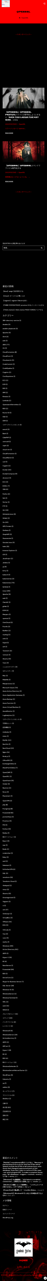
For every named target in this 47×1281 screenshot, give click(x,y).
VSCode (6, 930)
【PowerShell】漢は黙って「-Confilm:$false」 (20, 1190)
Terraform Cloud (9, 881)
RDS (4, 409)
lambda (5, 587)
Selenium (6, 865)
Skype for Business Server (12, 982)
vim (4, 910)
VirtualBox (6, 918)
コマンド (6, 1018)
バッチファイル (8, 1022)
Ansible (5, 324)
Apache (5, 333)
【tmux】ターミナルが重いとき (14, 296)
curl (4, 462)
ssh (4, 647)
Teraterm (6, 651)
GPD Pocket (7, 526)
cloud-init (6, 450)
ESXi (4, 925)
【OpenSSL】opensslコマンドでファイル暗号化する (22, 167)
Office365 (6, 760)
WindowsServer (8, 994)
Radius (5, 833)
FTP (4, 506)
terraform (6, 877)
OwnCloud (6, 622)
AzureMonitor (7, 711)
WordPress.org (8, 1218)
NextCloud (6, 748)
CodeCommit (8, 364)
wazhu (5, 942)
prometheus (7, 817)
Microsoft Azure (8, 688)
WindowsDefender (9, 1066)
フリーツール (7, 1095)
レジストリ (6, 1026)
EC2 (4, 380)
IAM (4, 392)
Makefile (5, 680)
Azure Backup (7, 699)
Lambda (6, 400)
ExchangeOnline (8, 764)
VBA (4, 489)
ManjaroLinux (7, 684)
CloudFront (7, 356)
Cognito (6, 372)
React (5, 841)
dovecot (6, 478)
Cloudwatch (7, 360)
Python (5, 829)
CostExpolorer (8, 376)
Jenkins (5, 563)
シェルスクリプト (9, 667)
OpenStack (7, 781)
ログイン (6, 1205)
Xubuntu (6, 1079)
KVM (4, 610)
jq (3, 567)
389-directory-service (11, 320)
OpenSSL (22, 124)
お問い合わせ (23, 1267)
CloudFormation (8, 352)
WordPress (6, 1075)
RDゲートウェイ (8, 837)
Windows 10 (7, 990)
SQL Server (6, 986)
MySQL (5, 740)
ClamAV (5, 602)
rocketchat (7, 853)
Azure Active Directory (11, 691)
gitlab (5, 606)
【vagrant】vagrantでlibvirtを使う (15, 301)
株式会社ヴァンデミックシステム (20, 1275)
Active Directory (9, 949)
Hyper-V (6, 957)
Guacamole (7, 538)
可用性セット (7, 723)
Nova (4, 792)
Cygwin (5, 466)
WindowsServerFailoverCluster (14, 1070)
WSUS (5, 1010)
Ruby (4, 857)
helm (4, 546)
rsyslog (5, 635)
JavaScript (6, 558)
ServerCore (7, 978)
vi (3, 906)
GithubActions (8, 514)
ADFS (4, 953)
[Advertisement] (23, 59)
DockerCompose (9, 474)
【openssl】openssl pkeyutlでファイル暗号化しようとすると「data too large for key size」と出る (22, 116)
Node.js (5, 756)
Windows (6, 946)
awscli (5, 429)
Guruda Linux (7, 542)
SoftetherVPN (8, 869)
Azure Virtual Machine (10, 707)
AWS (4, 345)
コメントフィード (9, 1214)
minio (5, 736)
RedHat (5, 631)
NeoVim (5, 744)
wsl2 (4, 1006)
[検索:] (23, 248)
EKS (4, 388)
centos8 (6, 442)
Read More (9, 133)
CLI (4, 348)
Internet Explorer (9, 550)
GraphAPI (6, 534)
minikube (6, 732)
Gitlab (5, 518)
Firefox (5, 494)
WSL (4, 1002)
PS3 (4, 825)
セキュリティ (7, 671)
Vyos (4, 663)
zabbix (5, 1087)
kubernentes (7, 579)
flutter (5, 502)
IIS (3, 961)
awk (4, 341)
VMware (6, 922)
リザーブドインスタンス (11, 425)
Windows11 (6, 1031)
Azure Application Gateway (13, 695)
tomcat (5, 655)
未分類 (5, 1107)
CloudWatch (7, 458)
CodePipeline (7, 368)
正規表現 (6, 1111)
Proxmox (6, 821)
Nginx (4, 752)
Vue (4, 934)
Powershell (6, 813)
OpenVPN (6, 801)
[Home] (19, 18)
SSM (4, 421)
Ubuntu (5, 659)
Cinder (5, 784)
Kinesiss (5, 396)
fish (4, 498)
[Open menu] (44, 3)
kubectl (5, 575)
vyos (4, 938)
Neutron (6, 788)
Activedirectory (8, 1038)
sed (4, 861)
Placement (6, 796)
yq (3, 1083)
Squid (5, 643)
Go (4, 522)
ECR (4, 384)
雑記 (4, 1119)
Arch (4, 337)
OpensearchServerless (11, 405)
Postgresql (6, 809)
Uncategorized (8, 897)
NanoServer (7, 965)
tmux (4, 889)
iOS (4, 554)
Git (4, 510)
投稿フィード (7, 1210)
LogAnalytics (7, 715)
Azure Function (8, 703)
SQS (4, 417)
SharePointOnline (9, 768)
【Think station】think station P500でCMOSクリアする (23, 310)
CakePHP (6, 438)
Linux (4, 591)
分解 (4, 1103)
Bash (4, 433)
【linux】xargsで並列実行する (13, 291)
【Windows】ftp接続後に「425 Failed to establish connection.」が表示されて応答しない (22, 1180)
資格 (4, 1115)
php (4, 805)
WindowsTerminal (9, 998)
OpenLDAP (6, 772)
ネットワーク (7, 1091)
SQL (4, 873)
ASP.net (5, 1046)
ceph (4, 446)
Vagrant (5, 902)
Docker (5, 470)
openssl (5, 618)
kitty (4, 571)
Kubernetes (7, 583)
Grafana (5, 530)
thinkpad (6, 885)
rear (4, 845)
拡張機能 (6, 727)
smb (4, 639)
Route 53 (6, 413)
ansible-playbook (9, 329)
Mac (4, 676)
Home (23, 1261)
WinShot (6, 1099)
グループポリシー (9, 1014)
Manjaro (6, 614)
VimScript (6, 914)
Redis (4, 849)
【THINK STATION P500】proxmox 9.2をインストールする (23, 305)
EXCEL (5, 486)
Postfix (5, 627)
